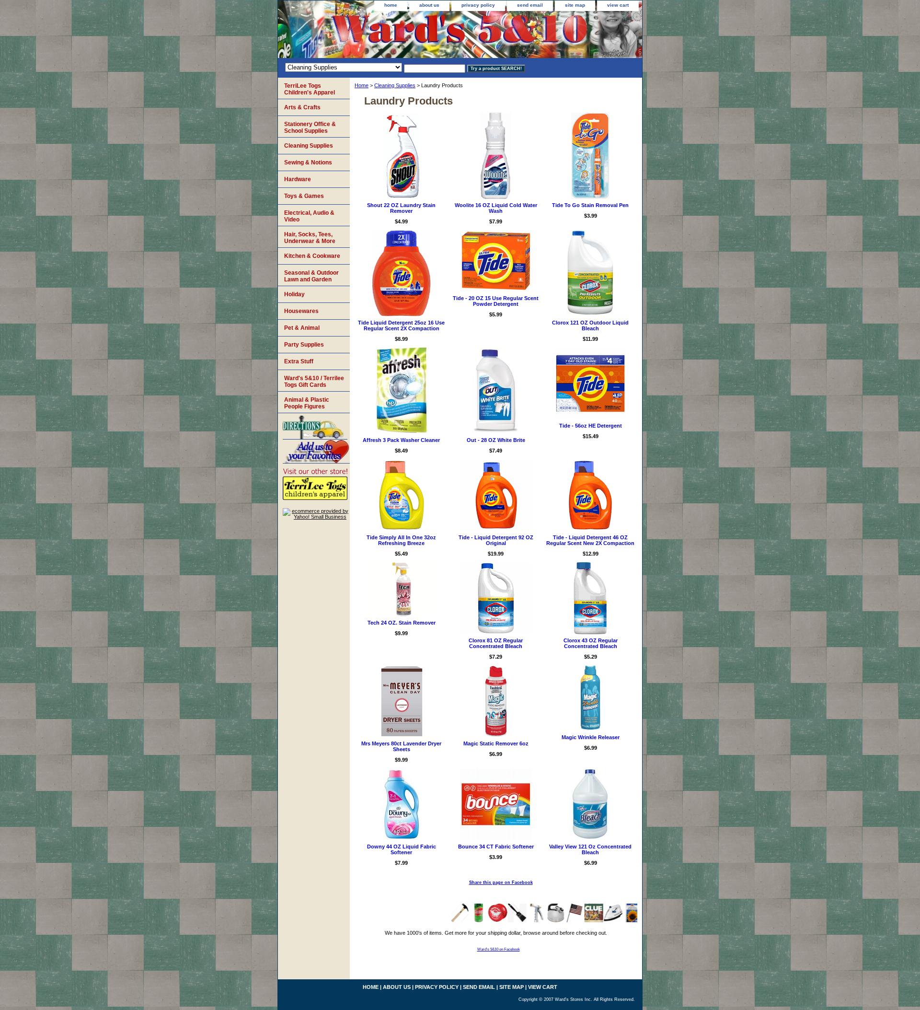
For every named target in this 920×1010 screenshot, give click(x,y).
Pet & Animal (302, 328)
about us (429, 5)
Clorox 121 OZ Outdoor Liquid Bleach (590, 325)
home (390, 5)
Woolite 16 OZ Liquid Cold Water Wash (496, 208)
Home (361, 85)
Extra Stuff (298, 361)
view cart (618, 5)
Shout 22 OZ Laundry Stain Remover (401, 208)
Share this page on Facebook (501, 882)
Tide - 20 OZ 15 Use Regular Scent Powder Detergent (496, 301)
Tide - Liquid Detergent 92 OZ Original (496, 540)
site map (575, 5)
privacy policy (478, 5)
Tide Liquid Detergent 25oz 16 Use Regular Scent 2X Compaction (401, 325)
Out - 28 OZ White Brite (496, 440)
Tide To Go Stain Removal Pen (590, 205)
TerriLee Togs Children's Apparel (309, 89)
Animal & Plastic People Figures (306, 403)
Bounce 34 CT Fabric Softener (496, 846)
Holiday (294, 294)
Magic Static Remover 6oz (496, 743)
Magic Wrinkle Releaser (591, 737)
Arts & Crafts (302, 107)
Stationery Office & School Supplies (310, 127)
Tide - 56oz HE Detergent (590, 426)
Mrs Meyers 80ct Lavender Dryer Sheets (401, 746)
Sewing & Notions (308, 162)
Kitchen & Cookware (312, 256)
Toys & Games (304, 196)
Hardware (297, 179)
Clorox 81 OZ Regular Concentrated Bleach (496, 643)
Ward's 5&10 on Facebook (498, 949)
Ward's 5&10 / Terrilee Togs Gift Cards (314, 381)
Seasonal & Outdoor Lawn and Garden (311, 276)
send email (530, 5)
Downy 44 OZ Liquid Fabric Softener (401, 849)
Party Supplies (304, 344)
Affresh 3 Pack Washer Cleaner (401, 440)
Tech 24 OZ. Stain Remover (402, 623)
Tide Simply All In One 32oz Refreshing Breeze (401, 540)
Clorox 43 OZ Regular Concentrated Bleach (591, 643)
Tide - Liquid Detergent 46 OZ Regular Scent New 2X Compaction (590, 540)
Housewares (301, 311)
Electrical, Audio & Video (309, 216)
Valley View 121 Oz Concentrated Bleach (590, 849)
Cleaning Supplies (394, 85)
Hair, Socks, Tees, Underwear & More (309, 237)
